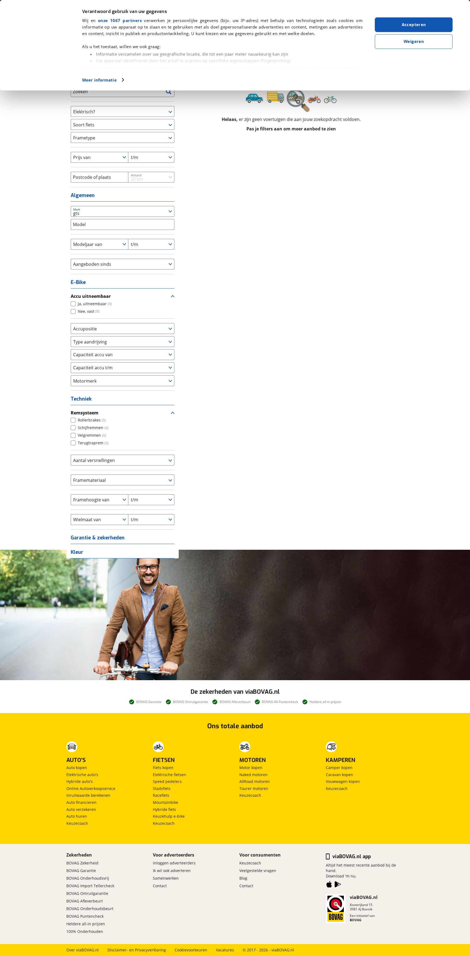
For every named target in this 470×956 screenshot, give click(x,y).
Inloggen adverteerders (174, 863)
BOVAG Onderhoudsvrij (87, 878)
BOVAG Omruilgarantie (87, 893)
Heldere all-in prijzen (85, 923)
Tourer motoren (253, 788)
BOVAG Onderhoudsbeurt (89, 908)
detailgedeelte (290, 68)
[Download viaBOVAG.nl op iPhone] (329, 885)
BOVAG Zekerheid (82, 863)
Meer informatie (99, 80)
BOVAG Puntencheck (85, 916)
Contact (160, 885)
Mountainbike (165, 802)
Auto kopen (76, 767)
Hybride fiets (164, 809)
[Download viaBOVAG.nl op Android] (338, 885)
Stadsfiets (162, 788)
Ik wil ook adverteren (172, 870)
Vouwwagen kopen (343, 781)
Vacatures (225, 949)
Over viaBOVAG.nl (82, 949)
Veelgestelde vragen (257, 870)
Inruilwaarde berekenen (88, 795)
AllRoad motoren (254, 781)
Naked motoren (253, 774)
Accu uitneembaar (91, 296)
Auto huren (76, 816)
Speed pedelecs (167, 781)
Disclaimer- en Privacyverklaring (136, 949)
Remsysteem (84, 413)
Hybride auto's (79, 781)
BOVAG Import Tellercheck (90, 885)
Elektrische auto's (82, 774)
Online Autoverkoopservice (90, 788)
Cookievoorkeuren (191, 949)
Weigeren (414, 41)
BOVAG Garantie (81, 870)
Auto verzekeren (81, 809)
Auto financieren (81, 802)
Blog (243, 878)
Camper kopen (339, 767)
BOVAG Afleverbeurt (84, 901)
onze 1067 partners (120, 20)
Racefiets (161, 795)
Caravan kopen (339, 774)
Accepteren (414, 24)
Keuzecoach (77, 823)
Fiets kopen (163, 767)
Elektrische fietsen (169, 774)
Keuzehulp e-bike (169, 816)
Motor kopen (250, 767)
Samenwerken (166, 878)
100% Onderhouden (84, 931)
